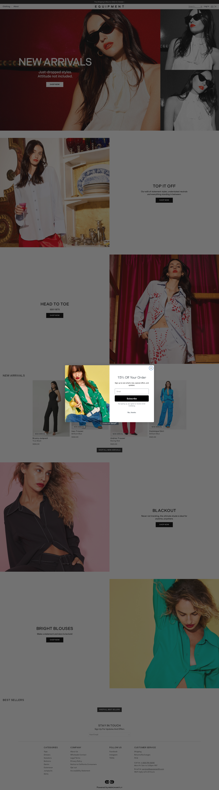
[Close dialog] (151, 368)
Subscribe (132, 398)
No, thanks (132, 412)
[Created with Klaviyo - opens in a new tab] (109, 423)
